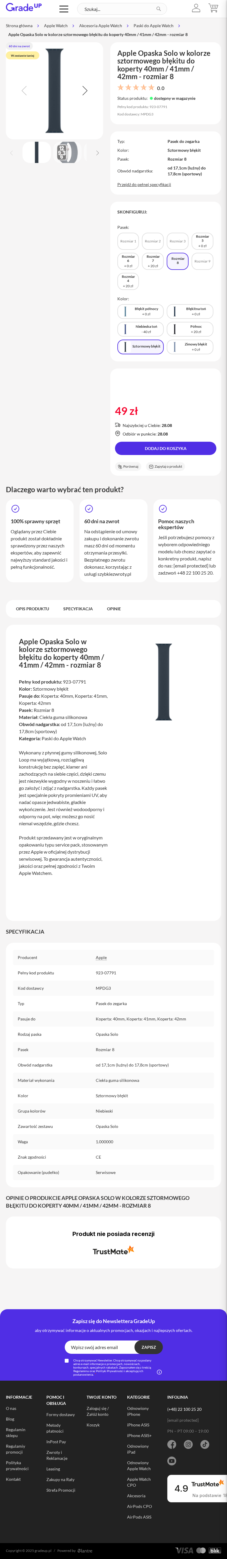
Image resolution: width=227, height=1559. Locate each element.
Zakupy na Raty (60, 1479)
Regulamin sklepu (15, 1432)
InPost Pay (56, 1441)
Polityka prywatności (17, 1465)
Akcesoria (136, 1495)
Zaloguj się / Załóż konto (98, 1411)
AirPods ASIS (139, 1516)
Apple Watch (56, 25)
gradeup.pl (43, 1550)
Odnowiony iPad (138, 1449)
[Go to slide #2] (67, 152)
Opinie (114, 608)
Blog (10, 1418)
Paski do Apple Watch (154, 25)
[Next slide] (84, 91)
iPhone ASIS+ (139, 1435)
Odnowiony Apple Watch (139, 1465)
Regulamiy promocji (15, 1449)
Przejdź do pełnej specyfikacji (144, 184)
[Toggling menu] (63, 9)
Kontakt (13, 1479)
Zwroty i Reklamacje (56, 1455)
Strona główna (19, 25)
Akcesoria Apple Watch (100, 25)
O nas (11, 1408)
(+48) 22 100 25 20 (184, 1409)
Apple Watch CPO (139, 1482)
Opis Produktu (32, 608)
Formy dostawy (60, 1414)
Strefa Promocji (60, 1490)
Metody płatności (55, 1428)
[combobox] (122, 9)
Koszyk (93, 1424)
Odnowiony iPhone (138, 1411)
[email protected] (191, 565)
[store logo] (24, 7)
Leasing (53, 1468)
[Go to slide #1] (36, 152)
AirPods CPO (139, 1506)
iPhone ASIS (138, 1424)
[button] (196, 8)
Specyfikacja (78, 608)
